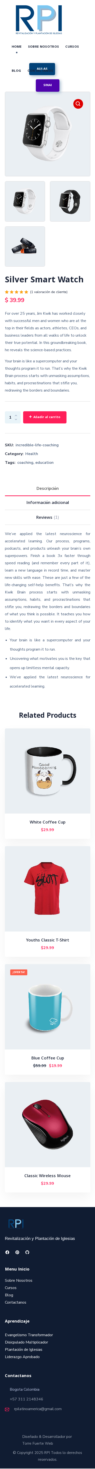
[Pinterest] (17, 1252)
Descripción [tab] (47, 489)
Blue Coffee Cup (47, 1058)
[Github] (27, 1252)
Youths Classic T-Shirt (47, 940)
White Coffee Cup (48, 822)
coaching (25, 462)
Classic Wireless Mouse (47, 1176)
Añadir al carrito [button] (50, 830)
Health (31, 454)
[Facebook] (7, 1252)
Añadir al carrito (46, 417)
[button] (47, 85)
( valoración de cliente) (48, 292)
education (44, 462)
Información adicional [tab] (47, 503)
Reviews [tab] (47, 517)
